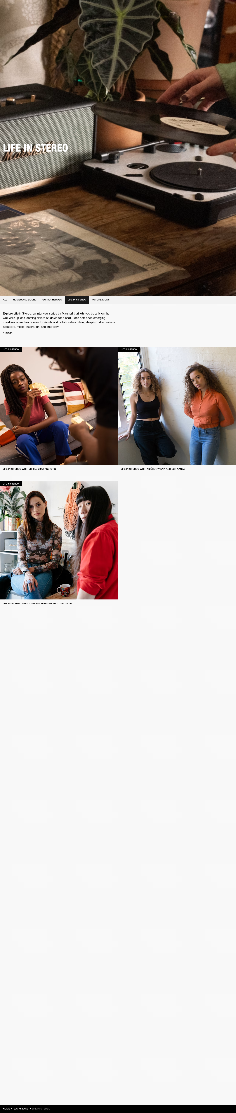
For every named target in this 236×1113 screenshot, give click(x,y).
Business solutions (175, 8)
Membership (196, 8)
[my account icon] (215, 17)
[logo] (15, 15)
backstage (21, 1108)
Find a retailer (214, 8)
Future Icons (101, 299)
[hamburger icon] (227, 17)
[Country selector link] (227, 7)
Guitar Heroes (52, 299)
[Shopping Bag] (221, 17)
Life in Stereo (77, 299)
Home (6, 1108)
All (5, 299)
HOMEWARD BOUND (25, 299)
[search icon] (209, 17)
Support (198, 17)
